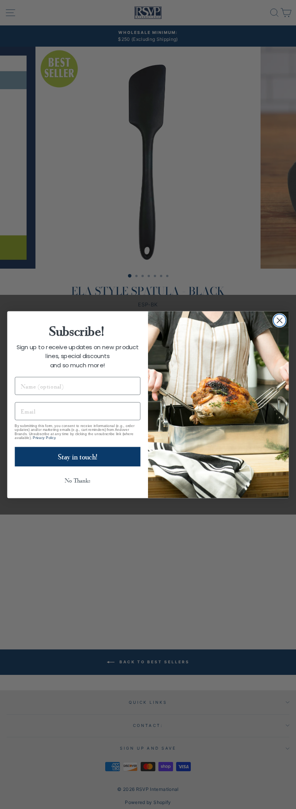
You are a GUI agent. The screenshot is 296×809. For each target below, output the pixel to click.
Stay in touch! (78, 456)
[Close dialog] (279, 320)
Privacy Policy (44, 437)
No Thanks (77, 480)
